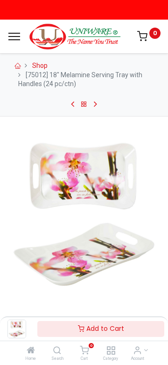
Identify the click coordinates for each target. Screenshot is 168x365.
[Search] (57, 351)
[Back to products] (84, 104)
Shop (40, 65)
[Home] (31, 351)
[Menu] (14, 36)
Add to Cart (104, 328)
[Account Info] (137, 351)
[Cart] (84, 351)
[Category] (110, 351)
